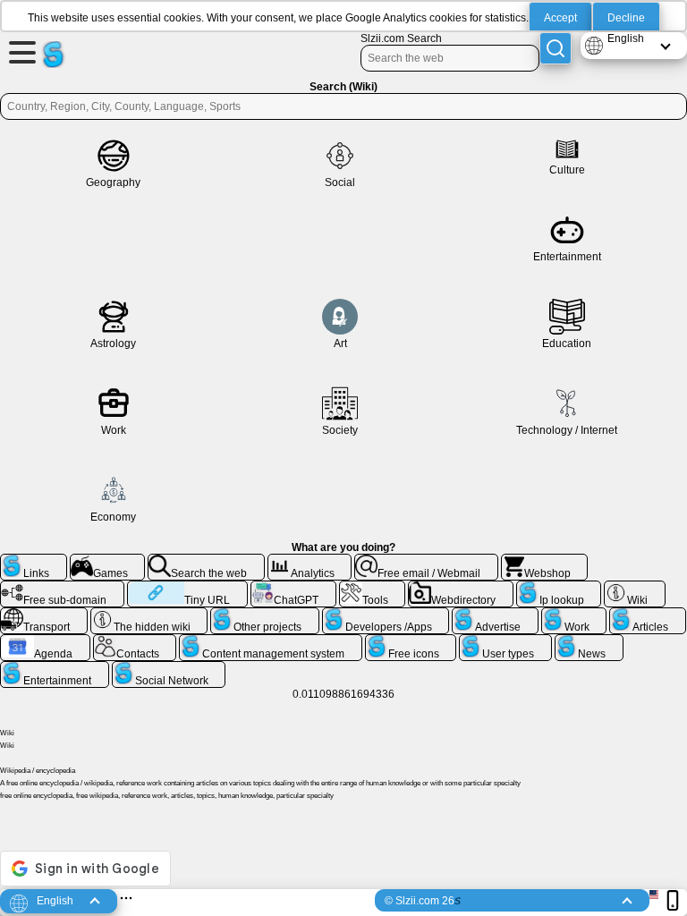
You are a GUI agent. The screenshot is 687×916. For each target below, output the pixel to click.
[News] (589, 641)
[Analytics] (309, 561)
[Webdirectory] (460, 587)
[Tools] (372, 587)
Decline (626, 18)
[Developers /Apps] (386, 614)
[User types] (505, 641)
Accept (560, 18)
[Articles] (647, 614)
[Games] (108, 561)
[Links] (33, 561)
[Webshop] (545, 561)
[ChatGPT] (293, 587)
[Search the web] (206, 561)
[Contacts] (135, 641)
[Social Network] (169, 668)
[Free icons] (411, 641)
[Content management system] (270, 641)
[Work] (574, 614)
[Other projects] (264, 614)
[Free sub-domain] (62, 587)
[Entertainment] (54, 668)
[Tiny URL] (187, 587)
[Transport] (44, 614)
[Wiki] (635, 587)
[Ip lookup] (559, 587)
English (625, 38)
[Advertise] (495, 614)
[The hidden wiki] (149, 614)
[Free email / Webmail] (426, 561)
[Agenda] (45, 641)
